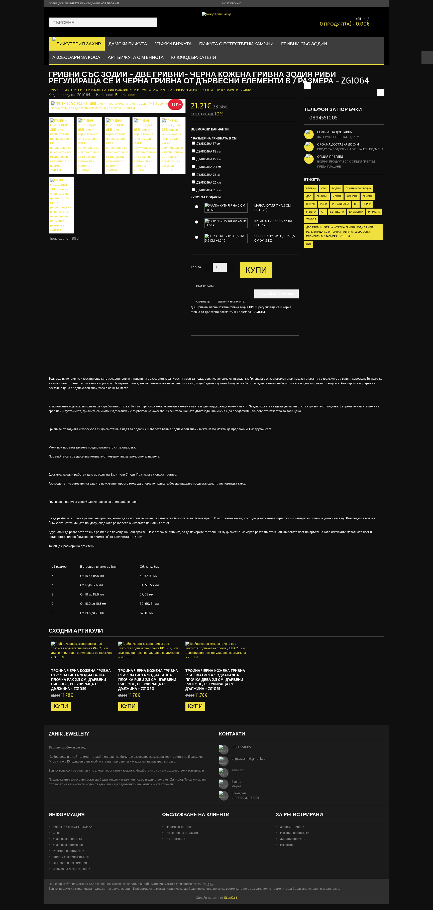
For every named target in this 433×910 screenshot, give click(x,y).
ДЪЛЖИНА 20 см (208, 167)
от (323, 211)
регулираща (340, 204)
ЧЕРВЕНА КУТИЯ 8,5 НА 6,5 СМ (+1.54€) (274, 238)
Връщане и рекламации (70, 863)
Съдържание (175, 839)
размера (374, 211)
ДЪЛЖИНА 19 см (208, 159)
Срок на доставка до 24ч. (338, 144)
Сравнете (203, 301)
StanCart (230, 897)
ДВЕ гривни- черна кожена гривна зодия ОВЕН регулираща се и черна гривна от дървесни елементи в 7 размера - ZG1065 (356, 82)
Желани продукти (292, 839)
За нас (57, 833)
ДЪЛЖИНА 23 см (208, 190)
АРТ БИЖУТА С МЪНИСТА (136, 57)
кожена (352, 196)
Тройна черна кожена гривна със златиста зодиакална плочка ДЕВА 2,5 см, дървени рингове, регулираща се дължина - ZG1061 (215, 679)
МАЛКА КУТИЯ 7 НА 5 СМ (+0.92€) (272, 208)
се (356, 204)
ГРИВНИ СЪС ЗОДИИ (304, 44)
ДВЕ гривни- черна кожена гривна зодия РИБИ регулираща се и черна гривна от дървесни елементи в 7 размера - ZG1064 (158, 90)
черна (337, 196)
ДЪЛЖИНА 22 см (208, 182)
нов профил (109, 3)
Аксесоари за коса (76, 57)
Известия (287, 845)
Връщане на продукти (182, 833)
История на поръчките (296, 833)
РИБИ (323, 204)
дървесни (337, 211)
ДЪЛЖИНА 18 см (208, 151)
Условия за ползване (68, 845)
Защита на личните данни (71, 869)
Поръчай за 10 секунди (276, 293)
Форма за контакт (178, 827)
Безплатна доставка (334, 132)
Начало (54, 90)
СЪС (324, 188)
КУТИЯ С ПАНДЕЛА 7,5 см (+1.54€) (273, 223)
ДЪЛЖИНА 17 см (208, 143)
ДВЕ (308, 196)
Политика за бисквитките (71, 857)
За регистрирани (292, 827)
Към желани (204, 286)
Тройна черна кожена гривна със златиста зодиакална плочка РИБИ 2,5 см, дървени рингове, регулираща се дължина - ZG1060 (148, 679)
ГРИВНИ (311, 188)
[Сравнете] (108, 660)
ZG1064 (311, 219)
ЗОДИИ (336, 188)
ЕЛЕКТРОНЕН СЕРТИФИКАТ (73, 827)
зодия (310, 204)
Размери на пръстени (68, 851)
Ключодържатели (193, 57)
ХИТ (308, 244)
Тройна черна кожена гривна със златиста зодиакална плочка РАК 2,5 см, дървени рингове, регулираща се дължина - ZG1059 (81, 679)
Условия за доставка (67, 839)
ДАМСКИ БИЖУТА (128, 44)
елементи (356, 211)
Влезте (74, 3)
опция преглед (330, 157)
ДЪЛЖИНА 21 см (208, 175)
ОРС (209, 884)
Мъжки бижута (173, 44)
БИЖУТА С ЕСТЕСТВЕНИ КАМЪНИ (236, 44)
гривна (368, 196)
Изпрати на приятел (232, 301)
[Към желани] (99, 660)
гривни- (322, 196)
